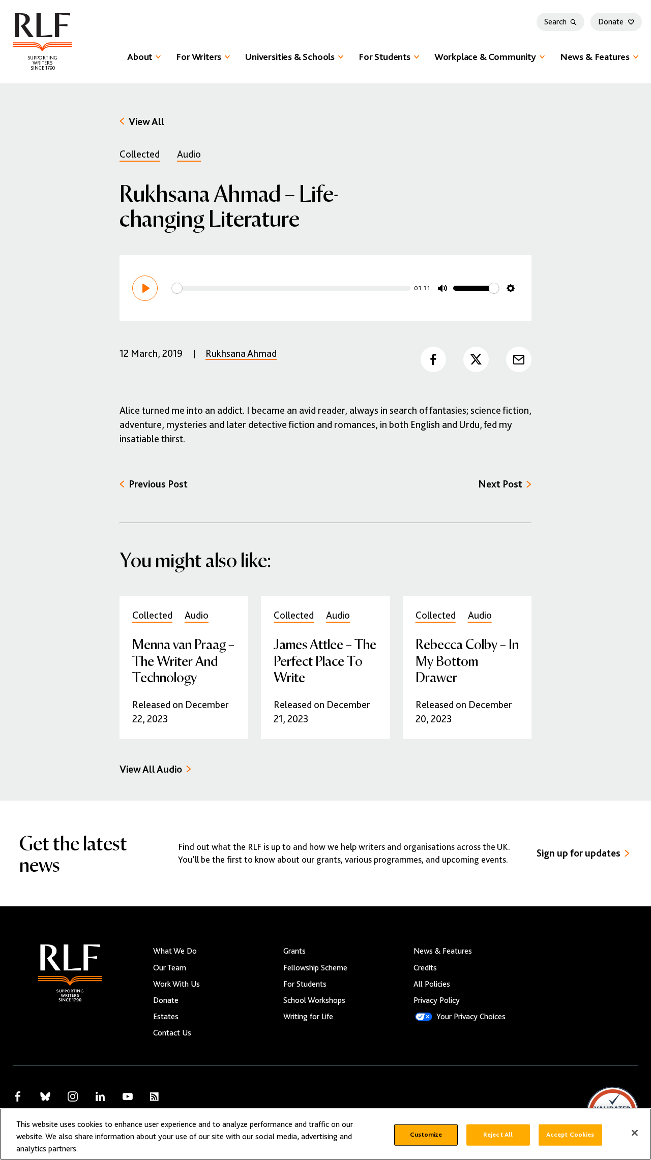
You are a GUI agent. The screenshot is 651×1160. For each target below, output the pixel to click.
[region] (325, 1134)
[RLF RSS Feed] (154, 1096)
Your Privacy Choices (471, 1017)
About (139, 57)
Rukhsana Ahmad (241, 353)
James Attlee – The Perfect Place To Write (325, 660)
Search (555, 22)
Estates (166, 1017)
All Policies (431, 984)
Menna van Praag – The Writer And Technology (183, 660)
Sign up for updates (578, 853)
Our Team (169, 968)
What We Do (175, 951)
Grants (294, 951)
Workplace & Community (485, 57)
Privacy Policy (436, 1000)
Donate (611, 22)
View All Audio (151, 769)
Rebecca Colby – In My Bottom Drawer (467, 660)
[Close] (635, 1133)
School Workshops (314, 1000)
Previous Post (158, 484)
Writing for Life (308, 1017)
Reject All (498, 1135)
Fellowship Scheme (315, 968)
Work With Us (176, 984)
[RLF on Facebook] (18, 1096)
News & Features (595, 57)
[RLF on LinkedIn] (100, 1096)
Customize (426, 1135)
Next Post (500, 484)
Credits (425, 968)
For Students (384, 57)
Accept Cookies (570, 1135)
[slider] (291, 288)
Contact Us (172, 1033)
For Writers (198, 57)
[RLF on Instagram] (73, 1096)
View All (146, 121)
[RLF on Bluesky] (45, 1096)
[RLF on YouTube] (128, 1096)
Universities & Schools (290, 57)
